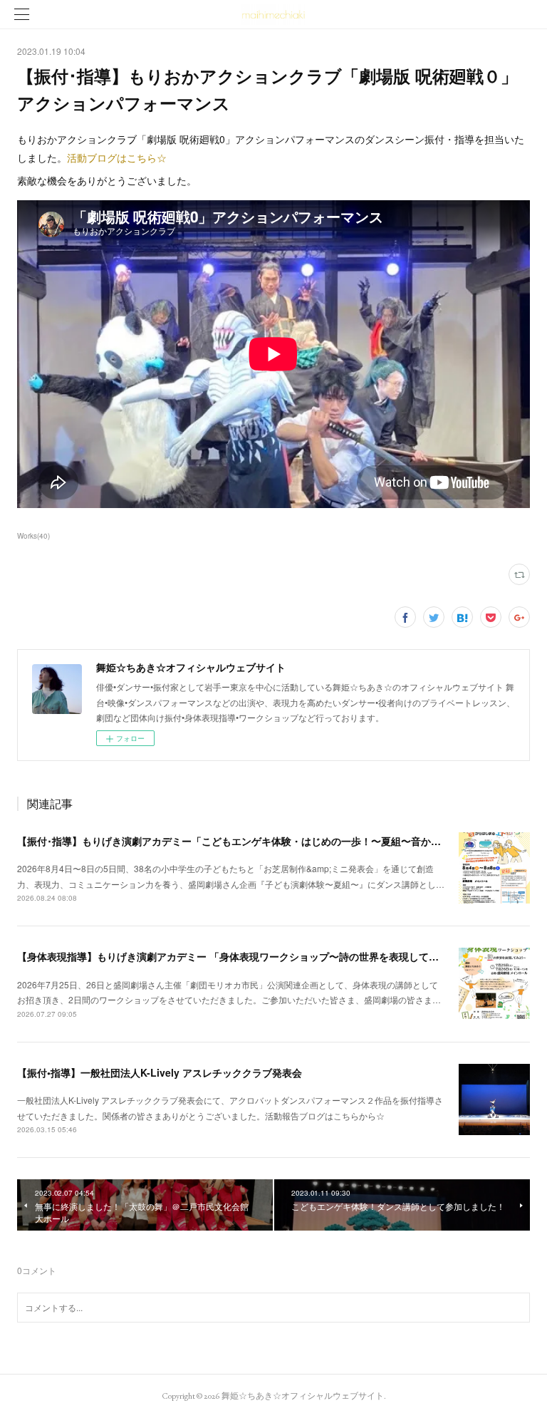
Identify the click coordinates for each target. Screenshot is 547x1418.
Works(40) (33, 536)
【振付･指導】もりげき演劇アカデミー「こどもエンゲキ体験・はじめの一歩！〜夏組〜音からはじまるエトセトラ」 (279, 841)
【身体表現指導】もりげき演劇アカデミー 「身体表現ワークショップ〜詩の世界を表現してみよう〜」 (248, 956)
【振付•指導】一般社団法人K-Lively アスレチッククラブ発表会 (159, 1072)
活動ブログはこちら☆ (117, 157)
